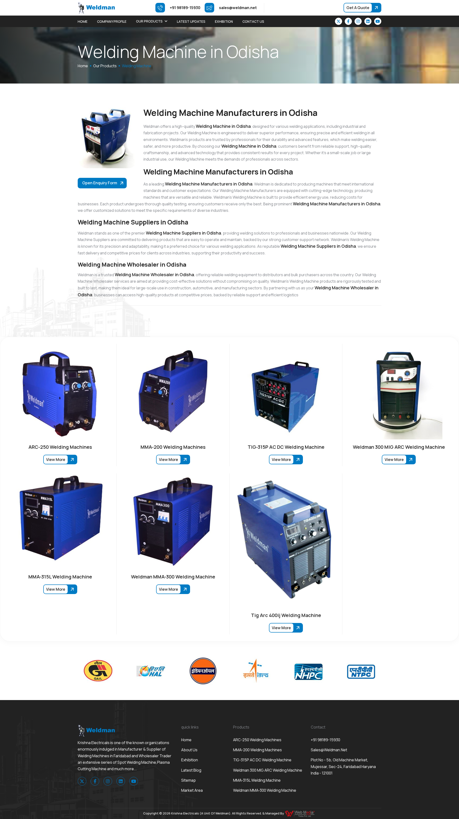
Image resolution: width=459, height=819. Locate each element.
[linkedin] (368, 21)
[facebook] (348, 21)
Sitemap (188, 780)
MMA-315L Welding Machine (257, 780)
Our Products (149, 21)
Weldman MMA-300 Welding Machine (264, 790)
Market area (192, 790)
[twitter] (338, 21)
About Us (189, 749)
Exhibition (224, 21)
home (83, 65)
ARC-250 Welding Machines (257, 739)
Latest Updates (191, 21)
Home (82, 21)
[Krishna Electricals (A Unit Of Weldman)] (96, 7)
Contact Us (253, 21)
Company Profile (111, 21)
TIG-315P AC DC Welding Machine (262, 760)
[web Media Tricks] (300, 813)
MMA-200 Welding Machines (257, 749)
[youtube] (377, 21)
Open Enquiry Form (99, 182)
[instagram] (358, 21)
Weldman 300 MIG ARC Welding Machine (267, 770)
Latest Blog (191, 770)
